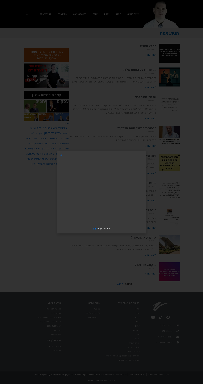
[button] (61, 154)
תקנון (95, 228)
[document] (101, 192)
